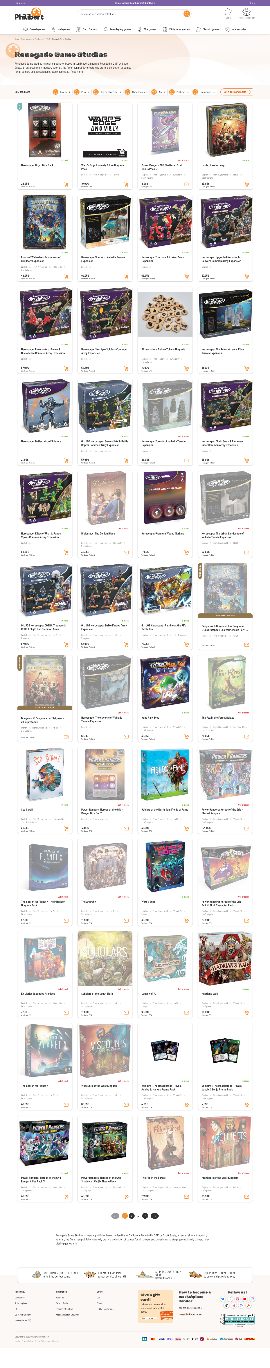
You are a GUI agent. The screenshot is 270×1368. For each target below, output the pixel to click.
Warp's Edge (148, 901)
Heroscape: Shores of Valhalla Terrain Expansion (103, 259)
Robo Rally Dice (150, 717)
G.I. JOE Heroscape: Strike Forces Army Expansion (104, 627)
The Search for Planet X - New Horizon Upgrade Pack (43, 903)
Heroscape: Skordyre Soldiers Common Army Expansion (104, 351)
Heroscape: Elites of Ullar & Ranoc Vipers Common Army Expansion (41, 535)
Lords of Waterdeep (213, 165)
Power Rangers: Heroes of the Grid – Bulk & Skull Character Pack (222, 903)
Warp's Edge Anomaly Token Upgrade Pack (102, 167)
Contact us (20, 2)
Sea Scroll (27, 809)
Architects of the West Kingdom (220, 1177)
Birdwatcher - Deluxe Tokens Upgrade (163, 349)
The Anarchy (88, 901)
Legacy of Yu (148, 993)
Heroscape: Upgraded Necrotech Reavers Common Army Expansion (221, 259)
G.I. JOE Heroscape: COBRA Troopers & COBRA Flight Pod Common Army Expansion (43, 627)
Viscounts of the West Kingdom (99, 1086)
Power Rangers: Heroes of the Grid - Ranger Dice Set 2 (102, 811)
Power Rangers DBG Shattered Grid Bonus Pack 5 (161, 167)
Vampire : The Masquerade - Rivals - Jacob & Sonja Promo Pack (222, 1087)
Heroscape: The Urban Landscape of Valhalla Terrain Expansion (223, 535)
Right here (150, 2)
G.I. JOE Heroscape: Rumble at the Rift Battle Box (163, 627)
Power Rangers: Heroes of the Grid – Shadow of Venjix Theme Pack (102, 1179)
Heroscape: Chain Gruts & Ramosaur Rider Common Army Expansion (223, 443)
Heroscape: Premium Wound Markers (162, 533)
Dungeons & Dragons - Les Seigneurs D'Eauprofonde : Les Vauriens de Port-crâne (224, 628)
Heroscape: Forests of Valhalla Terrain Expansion (163, 443)
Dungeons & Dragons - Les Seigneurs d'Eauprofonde (42, 720)
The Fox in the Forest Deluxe (218, 717)
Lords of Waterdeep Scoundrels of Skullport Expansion (41, 259)
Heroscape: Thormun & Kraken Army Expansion (162, 259)
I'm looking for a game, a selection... (98, 14)
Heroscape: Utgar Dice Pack (37, 165)
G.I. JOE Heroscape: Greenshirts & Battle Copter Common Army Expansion (104, 443)
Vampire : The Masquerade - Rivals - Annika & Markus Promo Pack (162, 1087)
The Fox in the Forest (153, 1177)
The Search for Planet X (34, 1086)
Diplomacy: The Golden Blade (98, 533)
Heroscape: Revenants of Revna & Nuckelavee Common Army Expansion (43, 351)
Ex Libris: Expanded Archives (38, 993)
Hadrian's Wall (210, 993)
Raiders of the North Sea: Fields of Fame (164, 809)
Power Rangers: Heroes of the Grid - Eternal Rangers (222, 811)
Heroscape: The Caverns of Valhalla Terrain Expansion (101, 719)
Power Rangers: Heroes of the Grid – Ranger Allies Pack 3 (42, 1179)
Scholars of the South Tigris (97, 993)
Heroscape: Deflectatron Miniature (41, 441)
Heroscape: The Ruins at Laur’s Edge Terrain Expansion (223, 351)
